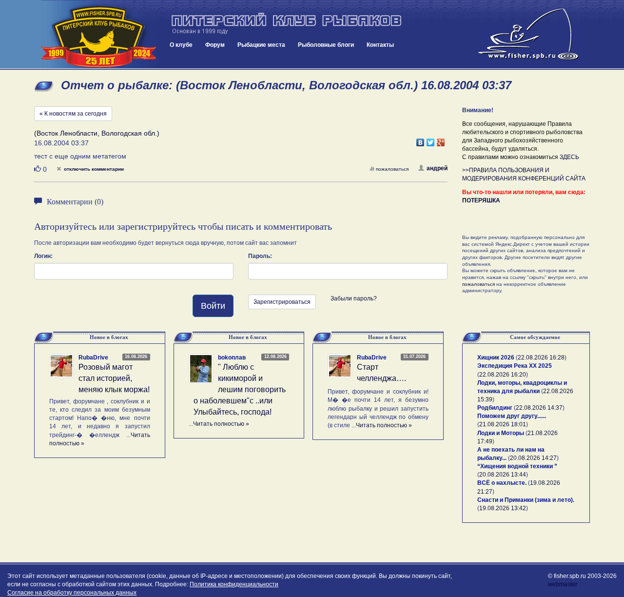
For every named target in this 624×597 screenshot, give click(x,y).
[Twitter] (431, 140)
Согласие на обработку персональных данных (71, 592)
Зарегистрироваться (282, 301)
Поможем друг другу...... (511, 416)
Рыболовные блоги (326, 44)
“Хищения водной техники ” (517, 466)
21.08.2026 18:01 (502, 424)
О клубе (181, 44)
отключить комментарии (94, 169)
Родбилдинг (494, 407)
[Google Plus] (441, 140)
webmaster (562, 584)
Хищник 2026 (495, 357)
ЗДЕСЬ (569, 157)
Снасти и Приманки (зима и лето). (525, 500)
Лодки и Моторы (500, 433)
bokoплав (232, 357)
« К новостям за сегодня (73, 113)
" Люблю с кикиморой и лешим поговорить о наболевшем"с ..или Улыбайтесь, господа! (240, 389)
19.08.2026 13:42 (502, 508)
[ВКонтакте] (420, 140)
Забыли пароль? (354, 298)
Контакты (380, 44)
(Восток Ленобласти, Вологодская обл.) (96, 133)
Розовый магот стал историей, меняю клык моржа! (114, 378)
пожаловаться (392, 169)
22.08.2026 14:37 (539, 407)
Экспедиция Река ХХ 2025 (514, 365)
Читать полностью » (221, 423)
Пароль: (260, 256)
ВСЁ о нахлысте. (501, 482)
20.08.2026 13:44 (502, 474)
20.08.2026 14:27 (533, 458)
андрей (437, 168)
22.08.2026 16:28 (541, 357)
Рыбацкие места (261, 44)
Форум (215, 44)
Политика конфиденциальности (234, 584)
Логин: (43, 256)
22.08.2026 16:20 (502, 374)
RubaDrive (93, 357)
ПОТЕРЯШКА (481, 200)
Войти (213, 306)
